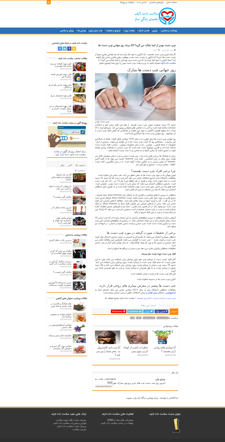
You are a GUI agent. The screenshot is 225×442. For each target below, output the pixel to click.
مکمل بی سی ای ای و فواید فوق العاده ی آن (61, 252)
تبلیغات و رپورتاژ (127, 2)
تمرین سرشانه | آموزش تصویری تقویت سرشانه (59, 283)
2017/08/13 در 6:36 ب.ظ (105, 379)
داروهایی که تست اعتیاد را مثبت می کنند (60, 187)
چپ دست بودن (162, 318)
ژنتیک (138, 318)
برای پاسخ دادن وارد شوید (103, 386)
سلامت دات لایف (168, 63)
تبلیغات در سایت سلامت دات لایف (117, 422)
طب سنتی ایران (95, 30)
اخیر (70, 165)
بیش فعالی (152, 293)
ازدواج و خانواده (113, 30)
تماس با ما (142, 2)
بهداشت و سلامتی (169, 30)
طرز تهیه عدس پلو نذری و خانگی (60, 86)
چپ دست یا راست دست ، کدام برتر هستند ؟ (155, 298)
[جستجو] (49, 2)
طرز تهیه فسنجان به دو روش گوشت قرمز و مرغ (60, 108)
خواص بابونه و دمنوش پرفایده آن (61, 315)
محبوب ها (80, 165)
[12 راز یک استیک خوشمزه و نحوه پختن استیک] (79, 177)
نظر (62, 165)
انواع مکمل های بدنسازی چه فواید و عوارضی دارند (62, 220)
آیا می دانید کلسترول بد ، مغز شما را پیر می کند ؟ (108, 351)
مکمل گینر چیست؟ (62, 196)
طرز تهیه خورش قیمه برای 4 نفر (61, 75)
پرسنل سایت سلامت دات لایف (71, 426)
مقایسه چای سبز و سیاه (60, 335)
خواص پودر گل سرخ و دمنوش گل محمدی (60, 347)
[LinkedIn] (65, 48)
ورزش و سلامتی (67, 30)
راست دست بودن (149, 318)
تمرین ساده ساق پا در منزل (61, 208)
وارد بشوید (131, 397)
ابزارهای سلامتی (156, 2)
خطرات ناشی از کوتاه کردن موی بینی (135, 349)
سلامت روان (129, 30)
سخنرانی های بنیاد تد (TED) (120, 419)
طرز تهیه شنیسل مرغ (61, 95)
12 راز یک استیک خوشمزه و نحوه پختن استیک (61, 177)
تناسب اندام (144, 30)
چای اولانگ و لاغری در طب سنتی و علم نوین (61, 304)
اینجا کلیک (64, 154)
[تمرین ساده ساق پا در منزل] (79, 210)
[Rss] (74, 48)
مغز (133, 318)
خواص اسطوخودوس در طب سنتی (60, 326)
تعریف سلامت (79, 429)
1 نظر (155, 50)
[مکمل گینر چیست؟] (79, 200)
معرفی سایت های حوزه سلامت (71, 419)
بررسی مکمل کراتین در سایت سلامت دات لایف (60, 262)
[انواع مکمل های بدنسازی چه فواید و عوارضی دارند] (79, 221)
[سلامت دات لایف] (155, 15)
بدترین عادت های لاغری (60, 240)
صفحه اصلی (171, 2)
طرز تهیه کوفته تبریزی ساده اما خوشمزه (60, 64)
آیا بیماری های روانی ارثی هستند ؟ (165, 349)
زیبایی (154, 30)
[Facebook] (69, 48)
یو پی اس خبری (167, 50)
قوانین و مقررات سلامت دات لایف (69, 422)
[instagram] (60, 48)
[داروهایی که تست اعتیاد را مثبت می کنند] (79, 189)
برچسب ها (80, 170)
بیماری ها (82, 30)
